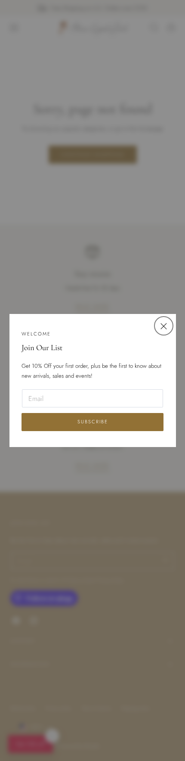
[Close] (164, 326)
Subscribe (92, 421)
